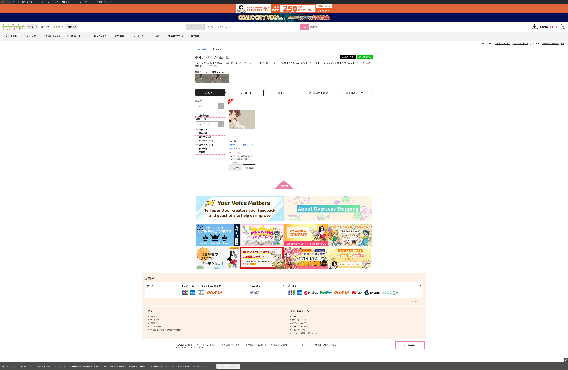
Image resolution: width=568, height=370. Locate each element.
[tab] (282, 92)
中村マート (269, 63)
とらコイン (55, 2)
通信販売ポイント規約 (230, 345)
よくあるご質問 (81, 2)
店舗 (23, 2)
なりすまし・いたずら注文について (192, 347)
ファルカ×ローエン (520, 43)
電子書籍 (195, 36)
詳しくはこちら (417, 301)
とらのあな (5, 2)
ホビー (158, 36)
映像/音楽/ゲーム (176, 36)
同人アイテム (100, 36)
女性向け (72, 26)
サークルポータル (41, 2)
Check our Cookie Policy (203, 366)
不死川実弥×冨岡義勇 (550, 43)
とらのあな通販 (201, 49)
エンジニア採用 (95, 2)
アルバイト (108, 2)
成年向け (45, 26)
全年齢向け (32, 26)
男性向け (59, 26)
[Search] (221, 124)
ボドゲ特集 (119, 36)
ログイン (554, 26)
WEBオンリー (67, 2)
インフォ (15, 2)
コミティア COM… (502, 43)
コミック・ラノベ (139, 36)
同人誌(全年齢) (10, 36)
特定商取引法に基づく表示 (325, 345)
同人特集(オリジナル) (77, 36)
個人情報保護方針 (280, 345)
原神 (562, 43)
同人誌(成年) (30, 36)
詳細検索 (313, 27)
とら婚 (29, 2)
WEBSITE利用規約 (185, 345)
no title (260, 63)
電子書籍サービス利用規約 (256, 345)
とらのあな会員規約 (207, 345)
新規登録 (544, 26)
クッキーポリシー (301, 345)
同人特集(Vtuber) (51, 36)
